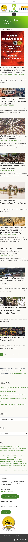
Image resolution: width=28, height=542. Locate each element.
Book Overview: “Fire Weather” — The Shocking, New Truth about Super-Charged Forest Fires (13, 70)
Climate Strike (11, 105)
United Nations (19, 470)
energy (18, 205)
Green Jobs (11, 459)
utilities (25, 470)
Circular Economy (16, 448)
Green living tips (12, 461)
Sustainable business (15, 467)
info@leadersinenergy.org (17, 370)
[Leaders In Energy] (14, 8)
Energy (17, 453)
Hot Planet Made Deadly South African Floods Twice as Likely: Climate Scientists (12, 165)
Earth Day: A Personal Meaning (8, 391)
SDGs (24, 465)
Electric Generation (12, 205)
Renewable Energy (17, 465)
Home (3, 29)
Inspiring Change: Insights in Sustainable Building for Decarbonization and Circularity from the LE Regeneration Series (13, 400)
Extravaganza (18, 455)
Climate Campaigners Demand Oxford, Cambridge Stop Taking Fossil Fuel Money (13, 101)
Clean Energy (23, 448)
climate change (3, 74)
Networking (10, 465)
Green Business (12, 457)
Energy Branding (23, 453)
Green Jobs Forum (18, 459)
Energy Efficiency (12, 234)
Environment (11, 74)
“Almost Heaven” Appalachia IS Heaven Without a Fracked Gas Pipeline (13, 280)
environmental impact (19, 74)
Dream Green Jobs (10, 453)
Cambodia (17, 446)
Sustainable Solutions (14, 468)
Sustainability (7, 467)
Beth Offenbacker (10, 446)
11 (13, 354)
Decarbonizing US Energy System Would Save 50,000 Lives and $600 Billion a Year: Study (13, 230)
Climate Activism (11, 450)
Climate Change (20, 450)
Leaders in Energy (17, 463)
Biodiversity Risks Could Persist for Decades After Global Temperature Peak (13, 310)
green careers (19, 457)
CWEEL (21, 452)
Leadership (10, 463)
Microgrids (25, 463)
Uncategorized (3, 76)
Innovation (20, 461)
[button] (10, 496)
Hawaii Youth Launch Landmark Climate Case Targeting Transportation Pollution (13, 251)
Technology (22, 468)
